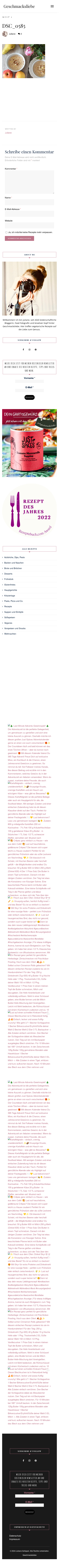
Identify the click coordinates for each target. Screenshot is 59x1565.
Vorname (29, 378)
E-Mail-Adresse (13, 209)
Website (8, 220)
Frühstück (8, 579)
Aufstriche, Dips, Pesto (14, 557)
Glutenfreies (9, 584)
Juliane (12, 33)
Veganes (8, 622)
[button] (52, 6)
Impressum (14, 1539)
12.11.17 (5, 17)
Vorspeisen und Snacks (14, 628)
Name (8, 197)
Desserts (8, 573)
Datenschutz (15, 1535)
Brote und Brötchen (13, 568)
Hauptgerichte (10, 590)
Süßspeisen (9, 617)
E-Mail (29, 387)
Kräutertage (9, 595)
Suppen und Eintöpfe (13, 611)
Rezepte (8, 606)
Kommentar (11, 168)
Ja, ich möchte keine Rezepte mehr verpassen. (30, 232)
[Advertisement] (29, 99)
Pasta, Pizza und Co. (13, 601)
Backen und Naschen (14, 562)
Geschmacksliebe (19, 6)
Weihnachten (10, 633)
